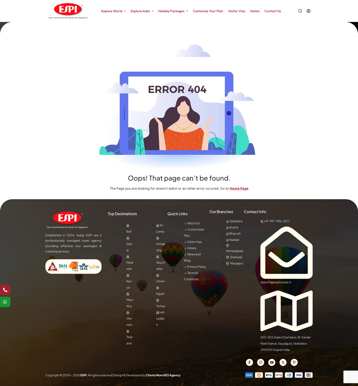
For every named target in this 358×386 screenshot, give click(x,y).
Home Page (239, 188)
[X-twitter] (283, 362)
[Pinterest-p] (294, 362)
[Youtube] (271, 362)
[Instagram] (260, 362)
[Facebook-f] (249, 362)
